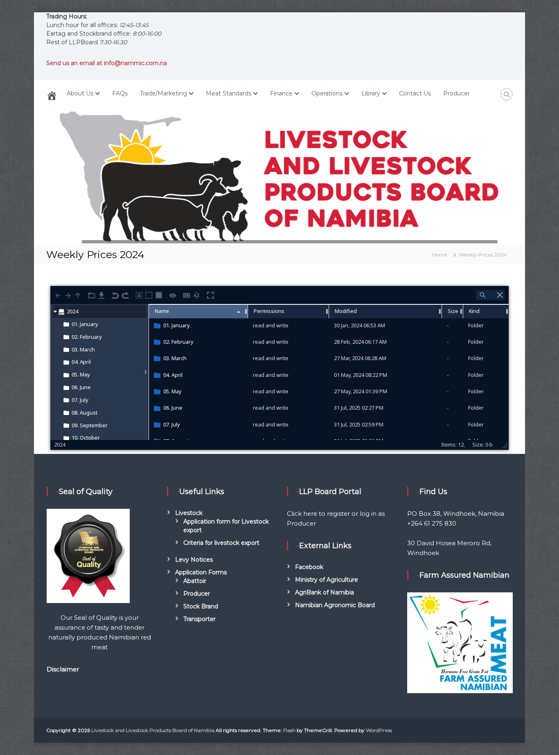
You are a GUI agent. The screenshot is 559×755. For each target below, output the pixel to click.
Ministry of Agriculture (326, 579)
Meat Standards (228, 93)
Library (370, 93)
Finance (281, 93)
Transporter (199, 619)
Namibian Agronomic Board (335, 605)
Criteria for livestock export (221, 542)
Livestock (189, 513)
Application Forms (201, 572)
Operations (327, 93)
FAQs (120, 93)
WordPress (379, 730)
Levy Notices (194, 559)
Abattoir (194, 581)
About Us (80, 93)
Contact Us (415, 93)
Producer (456, 93)
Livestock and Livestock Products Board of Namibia (152, 730)
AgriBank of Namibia (324, 592)
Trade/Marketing (163, 93)
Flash (289, 730)
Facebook (309, 567)
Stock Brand (200, 606)
